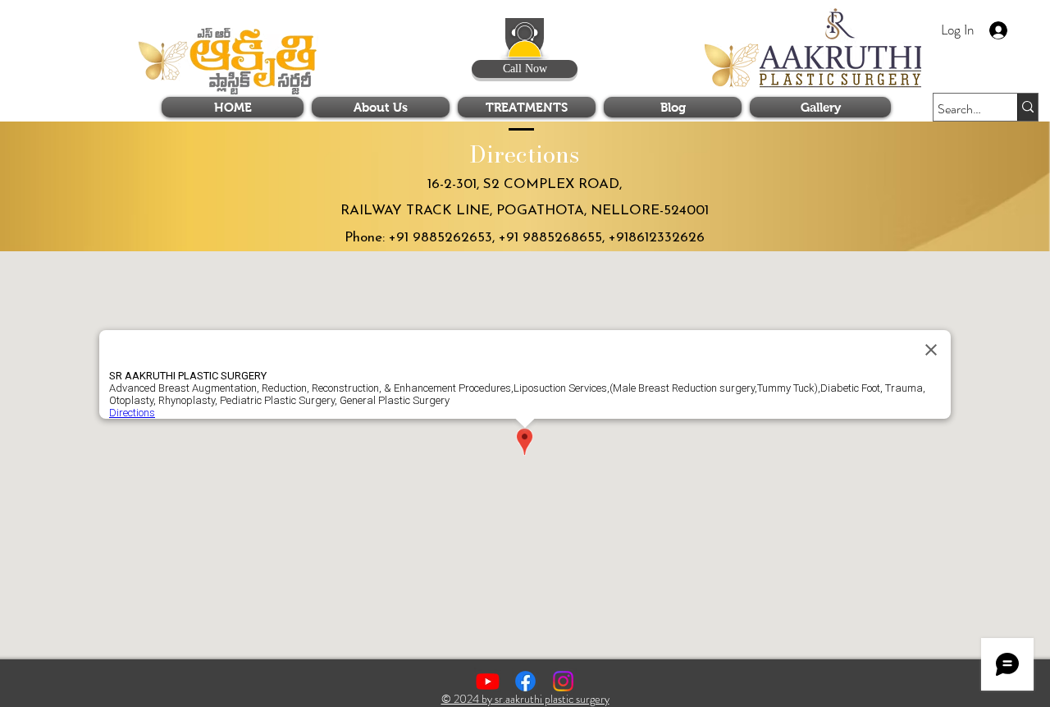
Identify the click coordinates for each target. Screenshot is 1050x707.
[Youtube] (487, 681)
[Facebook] (525, 681)
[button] (907, 25)
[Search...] (1027, 107)
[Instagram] (563, 681)
